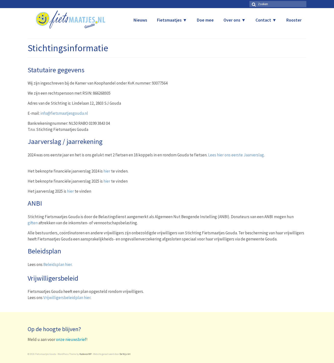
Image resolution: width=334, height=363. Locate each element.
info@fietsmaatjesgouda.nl (64, 113)
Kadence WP (85, 354)
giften (33, 222)
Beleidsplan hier (57, 264)
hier (106, 171)
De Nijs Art (125, 354)
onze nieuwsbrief (71, 339)
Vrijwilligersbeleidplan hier (66, 297)
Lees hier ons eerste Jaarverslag (236, 155)
